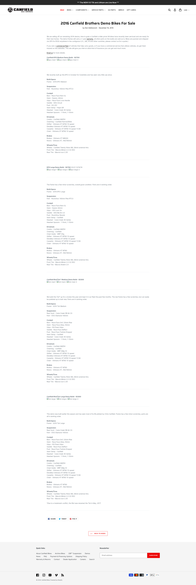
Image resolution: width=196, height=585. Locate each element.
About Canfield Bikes (44, 553)
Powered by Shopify (56, 580)
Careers (83, 559)
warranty (90, 39)
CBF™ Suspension (74, 553)
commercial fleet (62, 46)
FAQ (45, 556)
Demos (87, 553)
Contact (57, 559)
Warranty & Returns (43, 559)
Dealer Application (70, 559)
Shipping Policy (81, 556)
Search (91, 559)
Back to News (99, 533)
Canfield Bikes (46, 580)
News (38, 556)
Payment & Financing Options (61, 556)
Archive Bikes (60, 553)
